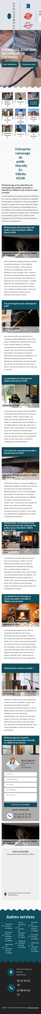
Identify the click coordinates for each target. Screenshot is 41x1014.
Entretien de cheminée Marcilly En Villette (34, 927)
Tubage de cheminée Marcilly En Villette (22, 944)
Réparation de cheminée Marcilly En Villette (9, 949)
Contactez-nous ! (29, 64)
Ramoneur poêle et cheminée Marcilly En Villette (8, 936)
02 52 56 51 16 (14, 9)
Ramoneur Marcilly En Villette (34, 937)
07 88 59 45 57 (14, 23)
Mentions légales (33, 1008)
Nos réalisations (10, 64)
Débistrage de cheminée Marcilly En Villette (35, 947)
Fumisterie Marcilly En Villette (8, 926)
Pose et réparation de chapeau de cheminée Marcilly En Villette (22, 930)
